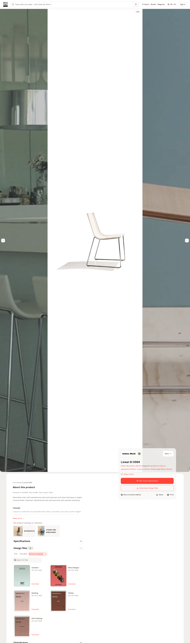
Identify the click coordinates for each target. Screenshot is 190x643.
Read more (17, 518)
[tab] (15, 554)
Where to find (128, 474)
